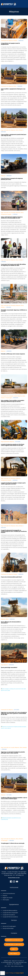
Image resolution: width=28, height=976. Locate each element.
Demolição (13, 305)
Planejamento (4, 214)
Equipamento (6, 441)
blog (2, 130)
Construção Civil (4, 40)
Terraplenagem (8, 397)
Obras (14, 86)
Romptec (15, 40)
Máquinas (11, 40)
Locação (15, 396)
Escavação (13, 212)
